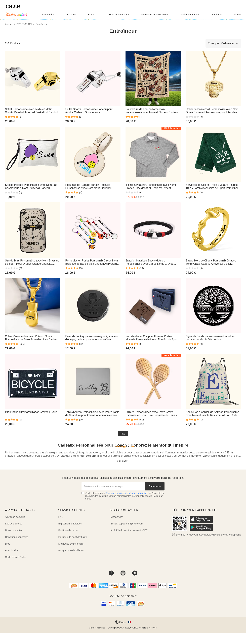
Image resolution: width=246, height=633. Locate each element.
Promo (237, 14)
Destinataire (47, 14)
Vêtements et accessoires (155, 14)
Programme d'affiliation (71, 550)
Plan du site (11, 550)
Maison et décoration (118, 14)
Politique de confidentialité (72, 537)
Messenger (116, 516)
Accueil (9, 24)
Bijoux (91, 14)
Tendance (217, 14)
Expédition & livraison (70, 523)
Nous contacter (13, 530)
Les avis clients (13, 523)
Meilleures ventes (190, 14)
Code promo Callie (15, 557)
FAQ (60, 516)
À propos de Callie (15, 516)
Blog (7, 543)
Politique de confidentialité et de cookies (127, 493)
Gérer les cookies (97, 628)
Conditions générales (16, 537)
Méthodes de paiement (70, 543)
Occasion (71, 14)
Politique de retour (68, 530)
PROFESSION (24, 24)
